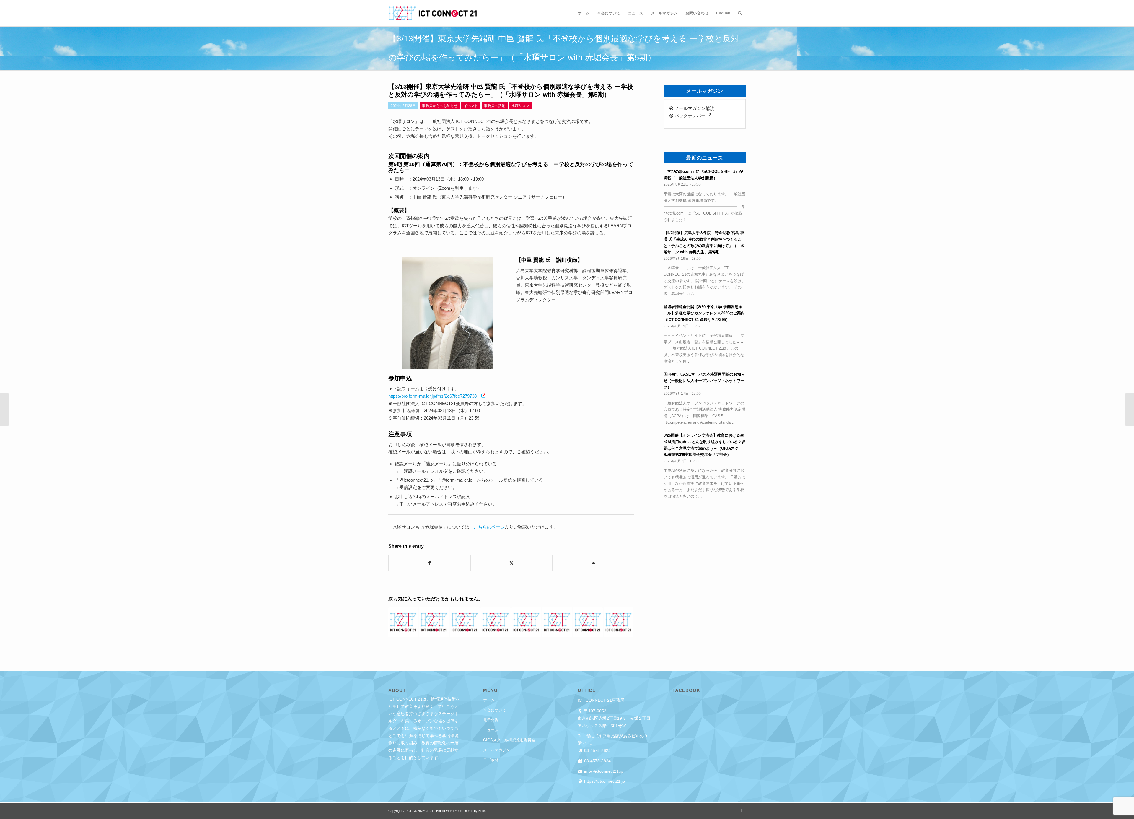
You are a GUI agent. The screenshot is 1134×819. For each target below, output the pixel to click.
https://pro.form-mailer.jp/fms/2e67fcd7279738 (432, 396)
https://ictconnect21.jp (604, 781)
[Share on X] (511, 563)
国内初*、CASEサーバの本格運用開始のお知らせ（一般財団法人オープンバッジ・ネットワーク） (704, 380)
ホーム (489, 700)
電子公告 (490, 720)
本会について (494, 710)
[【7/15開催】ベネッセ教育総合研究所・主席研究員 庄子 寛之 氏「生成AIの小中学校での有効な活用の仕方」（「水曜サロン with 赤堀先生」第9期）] (526, 622)
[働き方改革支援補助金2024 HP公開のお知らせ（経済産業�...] (4, 409)
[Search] (740, 13)
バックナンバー (690, 115)
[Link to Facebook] (741, 810)
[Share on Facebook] (429, 563)
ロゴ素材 (490, 760)
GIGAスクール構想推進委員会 (509, 740)
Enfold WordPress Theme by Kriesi (461, 810)
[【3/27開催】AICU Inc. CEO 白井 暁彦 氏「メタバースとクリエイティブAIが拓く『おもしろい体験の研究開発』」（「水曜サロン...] (1129, 409)
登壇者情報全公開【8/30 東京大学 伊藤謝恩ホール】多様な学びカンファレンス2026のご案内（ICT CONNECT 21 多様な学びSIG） (704, 313)
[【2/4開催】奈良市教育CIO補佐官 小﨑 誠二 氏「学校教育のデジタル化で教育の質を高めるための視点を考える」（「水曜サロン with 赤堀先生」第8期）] (434, 622)
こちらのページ (489, 526)
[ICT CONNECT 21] (432, 13)
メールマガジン (496, 750)
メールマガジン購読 (693, 108)
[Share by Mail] (593, 563)
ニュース (490, 730)
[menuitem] (583, 13)
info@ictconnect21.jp (603, 771)
